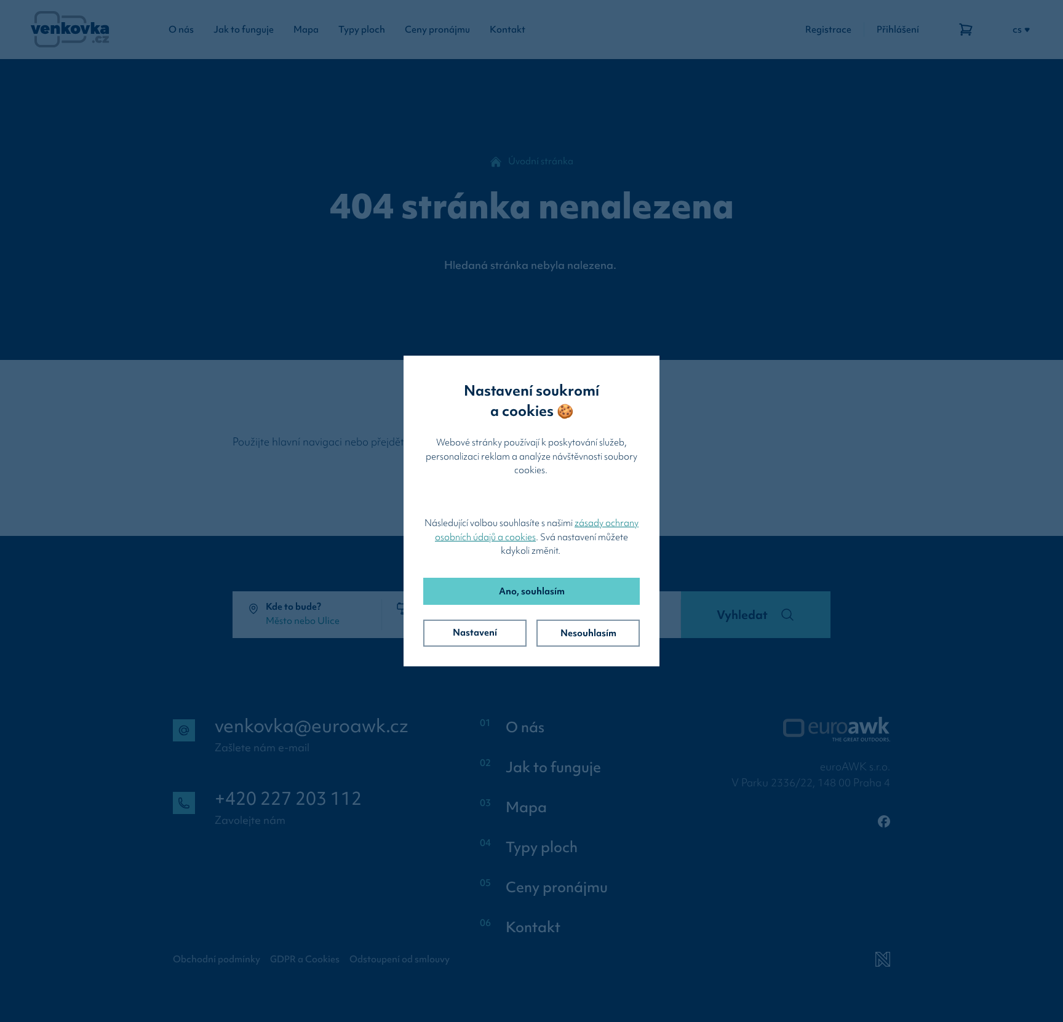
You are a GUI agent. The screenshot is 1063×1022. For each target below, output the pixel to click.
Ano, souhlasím (532, 591)
